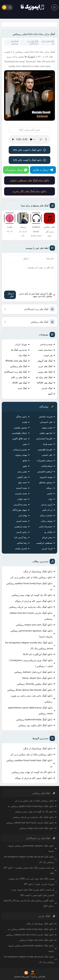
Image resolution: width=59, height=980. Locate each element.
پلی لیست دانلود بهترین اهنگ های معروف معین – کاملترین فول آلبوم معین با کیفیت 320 (32, 892)
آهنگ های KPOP (44, 383)
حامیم (49, 493)
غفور (25, 466)
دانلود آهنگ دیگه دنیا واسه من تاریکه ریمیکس (30, 607)
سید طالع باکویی (19, 438)
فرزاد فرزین (47, 548)
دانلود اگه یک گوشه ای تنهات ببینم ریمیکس (31, 595)
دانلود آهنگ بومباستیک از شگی (37, 571)
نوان (50, 499)
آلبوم (50, 394)
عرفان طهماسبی (19, 433)
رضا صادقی (22, 543)
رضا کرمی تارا (20, 537)
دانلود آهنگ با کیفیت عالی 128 (27, 160)
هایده (24, 422)
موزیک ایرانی (21, 344)
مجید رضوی (47, 427)
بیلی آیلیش (22, 477)
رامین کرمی (21, 532)
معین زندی (22, 471)
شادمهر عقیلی (45, 433)
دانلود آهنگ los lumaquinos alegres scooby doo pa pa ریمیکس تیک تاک (29, 645)
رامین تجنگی (21, 416)
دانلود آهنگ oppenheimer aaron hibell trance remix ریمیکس (30, 710)
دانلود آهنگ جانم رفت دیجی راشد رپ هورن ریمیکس (31, 698)
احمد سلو (22, 482)
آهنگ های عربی (45, 366)
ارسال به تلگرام (41, 170)
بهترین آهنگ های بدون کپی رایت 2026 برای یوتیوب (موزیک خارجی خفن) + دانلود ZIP (31, 881)
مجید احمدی (21, 488)
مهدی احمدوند (46, 477)
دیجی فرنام (47, 537)
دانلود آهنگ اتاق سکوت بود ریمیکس (35, 725)
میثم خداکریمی (20, 504)
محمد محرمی (21, 493)
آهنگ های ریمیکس (39, 322)
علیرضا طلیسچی (45, 449)
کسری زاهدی (21, 548)
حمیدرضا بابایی (45, 526)
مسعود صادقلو (45, 482)
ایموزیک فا (30, 56)
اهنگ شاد (23, 355)
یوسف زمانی (46, 521)
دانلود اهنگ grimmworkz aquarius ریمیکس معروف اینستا (31, 633)
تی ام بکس (47, 510)
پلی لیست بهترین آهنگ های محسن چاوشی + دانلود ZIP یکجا (29, 870)
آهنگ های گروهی (44, 361)
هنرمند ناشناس (45, 416)
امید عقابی (22, 499)
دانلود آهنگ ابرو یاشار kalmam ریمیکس (33, 672)
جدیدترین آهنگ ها (19, 350)
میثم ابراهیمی (20, 526)
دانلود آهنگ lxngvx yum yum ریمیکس (34, 624)
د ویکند (49, 488)
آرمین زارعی (46, 504)
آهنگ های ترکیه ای (44, 377)
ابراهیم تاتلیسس (44, 471)
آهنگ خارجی (46, 388)
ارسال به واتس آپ (14, 170)
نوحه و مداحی (46, 344)
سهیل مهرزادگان (19, 510)
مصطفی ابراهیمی (44, 543)
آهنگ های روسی (45, 372)
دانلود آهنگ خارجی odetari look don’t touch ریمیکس (31, 616)
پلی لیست (47, 355)
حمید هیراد (47, 444)
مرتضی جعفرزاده (44, 460)
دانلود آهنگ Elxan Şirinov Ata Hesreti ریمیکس (29, 690)
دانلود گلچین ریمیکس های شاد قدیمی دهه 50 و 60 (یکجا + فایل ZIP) (29, 903)
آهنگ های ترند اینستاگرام (36, 309)
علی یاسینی (47, 455)
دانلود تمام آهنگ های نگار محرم (29, 191)
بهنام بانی (22, 515)
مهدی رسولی (21, 455)
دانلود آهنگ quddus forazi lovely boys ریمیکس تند (29, 586)
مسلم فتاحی (46, 466)
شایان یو (48, 532)
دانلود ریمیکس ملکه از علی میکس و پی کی (31, 577)
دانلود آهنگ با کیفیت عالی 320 (27, 150)
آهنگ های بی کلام (19, 377)
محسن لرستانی (20, 449)
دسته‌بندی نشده (45, 350)
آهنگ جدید (22, 388)
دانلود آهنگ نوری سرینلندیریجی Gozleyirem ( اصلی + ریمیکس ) (31, 663)
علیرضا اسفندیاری (44, 438)
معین (25, 444)
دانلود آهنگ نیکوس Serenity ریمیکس (34, 684)
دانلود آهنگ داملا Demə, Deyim (37, 678)
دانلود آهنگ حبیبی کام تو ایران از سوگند (33, 601)
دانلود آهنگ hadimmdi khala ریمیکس (34, 719)
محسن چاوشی (20, 427)
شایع (25, 460)
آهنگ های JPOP (19, 383)
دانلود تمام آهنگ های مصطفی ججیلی (29, 180)
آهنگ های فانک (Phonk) (16, 361)
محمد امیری (21, 521)
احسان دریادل (46, 515)
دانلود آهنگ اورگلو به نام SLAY (37, 654)
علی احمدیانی (46, 422)
